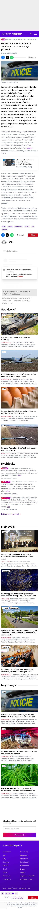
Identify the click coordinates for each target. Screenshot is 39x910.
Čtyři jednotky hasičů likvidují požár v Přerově (15, 338)
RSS (29, 888)
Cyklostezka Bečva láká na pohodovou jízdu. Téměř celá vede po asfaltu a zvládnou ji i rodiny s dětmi (19, 632)
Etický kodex (12, 888)
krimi (4, 226)
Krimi (20, 39)
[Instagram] (6, 893)
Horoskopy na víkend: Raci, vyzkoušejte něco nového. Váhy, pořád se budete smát (18, 595)
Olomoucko (18, 226)
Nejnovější (8, 526)
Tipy (4, 859)
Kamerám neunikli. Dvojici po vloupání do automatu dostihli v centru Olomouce (18, 789)
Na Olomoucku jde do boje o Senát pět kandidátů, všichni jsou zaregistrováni (17, 671)
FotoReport (24, 866)
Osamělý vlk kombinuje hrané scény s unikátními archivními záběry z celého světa (17, 556)
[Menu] (35, 33)
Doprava (6, 862)
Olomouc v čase (26, 879)
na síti (29, 148)
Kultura (5, 866)
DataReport (24, 862)
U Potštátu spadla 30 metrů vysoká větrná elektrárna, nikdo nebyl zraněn (18, 375)
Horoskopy (7, 879)
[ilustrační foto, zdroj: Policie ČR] (19, 70)
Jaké (19, 475)
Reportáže (24, 855)
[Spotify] (9, 893)
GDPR (4, 888)
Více (7, 491)
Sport (5, 869)
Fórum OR (24, 859)
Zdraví (5, 872)
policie (27, 226)
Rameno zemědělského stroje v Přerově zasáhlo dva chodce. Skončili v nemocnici (18, 715)
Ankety (22, 872)
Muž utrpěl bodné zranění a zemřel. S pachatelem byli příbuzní (30, 39)
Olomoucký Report (12, 39)
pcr (33, 226)
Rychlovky (8, 463)
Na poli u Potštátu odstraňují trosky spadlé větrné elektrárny (18, 449)
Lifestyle (23, 869)
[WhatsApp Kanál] (16, 893)
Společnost (7, 852)
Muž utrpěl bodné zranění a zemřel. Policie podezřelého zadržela (25, 162)
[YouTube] (12, 893)
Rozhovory (24, 852)
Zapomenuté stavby (27, 876)
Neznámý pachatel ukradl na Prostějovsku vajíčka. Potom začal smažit (18, 412)
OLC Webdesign (19, 898)
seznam (4, 229)
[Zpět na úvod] (12, 34)
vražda (10, 226)
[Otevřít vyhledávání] (31, 34)
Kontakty (22, 888)
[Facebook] (2, 893)
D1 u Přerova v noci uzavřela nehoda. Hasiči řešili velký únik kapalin (19, 752)
